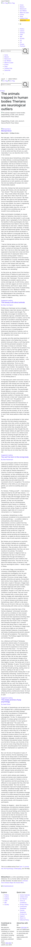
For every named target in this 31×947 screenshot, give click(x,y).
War (21, 36)
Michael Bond (6, 131)
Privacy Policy (24, 904)
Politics (22, 29)
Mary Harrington (7, 305)
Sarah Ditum (5, 704)
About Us (23, 918)
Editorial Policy (24, 920)
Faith (21, 34)
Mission (22, 7)
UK (21, 40)
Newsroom (23, 9)
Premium (22, 46)
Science (22, 32)
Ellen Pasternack (7, 459)
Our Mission (23, 899)
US (21, 42)
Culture (22, 31)
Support (22, 916)
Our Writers (23, 11)
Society (22, 38)
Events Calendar (25, 895)
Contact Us (23, 914)
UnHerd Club (24, 18)
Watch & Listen (24, 12)
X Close (2, 91)
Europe (22, 44)
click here (8, 943)
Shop (21, 16)
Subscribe (23, 20)
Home (21, 5)
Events (22, 14)
